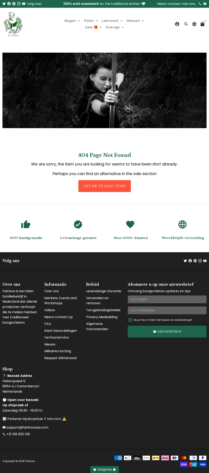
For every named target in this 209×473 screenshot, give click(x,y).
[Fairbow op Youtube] (23, 3)
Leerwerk (112, 21)
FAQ (47, 323)
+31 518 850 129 (16, 434)
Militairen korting (57, 351)
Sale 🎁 (93, 27)
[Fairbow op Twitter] (4, 3)
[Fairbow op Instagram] (18, 3)
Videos (49, 310)
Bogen (72, 21)
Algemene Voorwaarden (97, 326)
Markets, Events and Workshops (60, 301)
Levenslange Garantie (103, 291)
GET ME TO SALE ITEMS (104, 186)
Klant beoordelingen (60, 330)
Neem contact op (58, 317)
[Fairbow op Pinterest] (14, 3)
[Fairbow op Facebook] (9, 3)
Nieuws (49, 344)
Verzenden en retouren (97, 301)
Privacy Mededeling (101, 317)
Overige (115, 27)
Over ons (51, 291)
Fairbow (30, 461)
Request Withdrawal (60, 358)
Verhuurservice (56, 337)
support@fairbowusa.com (25, 427)
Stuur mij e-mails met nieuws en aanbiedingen (162, 320)
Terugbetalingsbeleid (103, 310)
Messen (135, 21)
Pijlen (91, 21)
